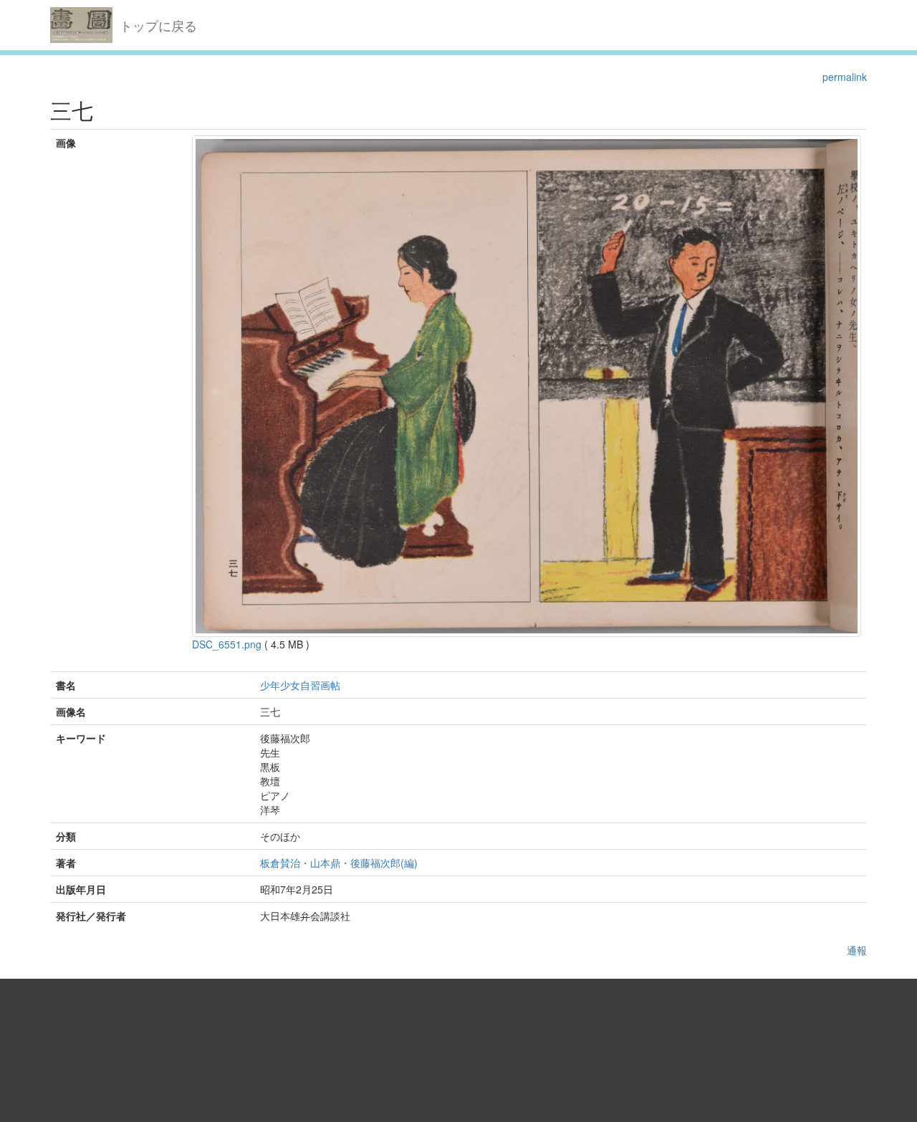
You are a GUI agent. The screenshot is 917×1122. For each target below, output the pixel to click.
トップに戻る (158, 25)
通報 (857, 950)
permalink (844, 76)
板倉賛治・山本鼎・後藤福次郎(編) (339, 862)
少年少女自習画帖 (300, 685)
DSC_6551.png (226, 644)
